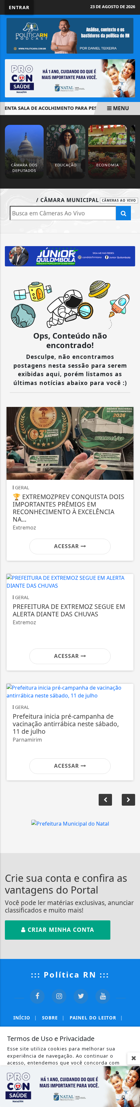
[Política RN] (70, 35)
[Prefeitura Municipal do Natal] (70, 823)
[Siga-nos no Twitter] (81, 996)
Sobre (53, 1018)
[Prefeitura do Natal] (70, 77)
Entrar (19, 7)
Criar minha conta (60, 929)
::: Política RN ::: (70, 974)
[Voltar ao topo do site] (130, 609)
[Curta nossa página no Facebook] (37, 996)
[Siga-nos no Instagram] (59, 996)
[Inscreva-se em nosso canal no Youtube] (102, 996)
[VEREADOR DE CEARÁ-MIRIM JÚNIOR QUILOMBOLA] (70, 255)
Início (25, 1018)
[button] (128, 800)
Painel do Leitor (96, 1018)
